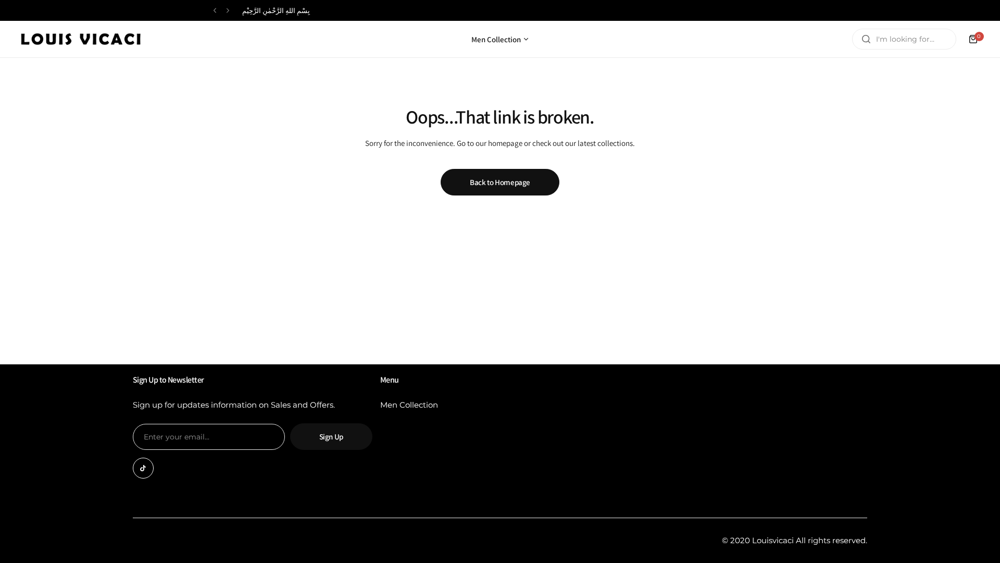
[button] (215, 10)
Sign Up (331, 437)
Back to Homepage (500, 182)
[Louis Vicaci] (81, 39)
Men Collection (409, 405)
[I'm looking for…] (866, 39)
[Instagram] (143, 468)
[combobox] (904, 39)
